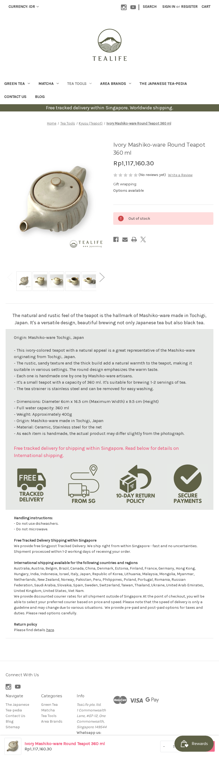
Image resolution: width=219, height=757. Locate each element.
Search (150, 6)
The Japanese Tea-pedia (163, 83)
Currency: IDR (22, 6)
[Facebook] (116, 239)
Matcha (46, 83)
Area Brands (113, 83)
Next (101, 277)
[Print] (134, 239)
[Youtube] (133, 7)
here (50, 630)
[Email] (125, 239)
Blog (40, 96)
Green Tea (14, 83)
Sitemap (13, 727)
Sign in (168, 6)
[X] (143, 239)
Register (189, 6)
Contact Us (15, 96)
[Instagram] (124, 7)
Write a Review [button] (180, 175)
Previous (9, 277)
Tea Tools (77, 83)
